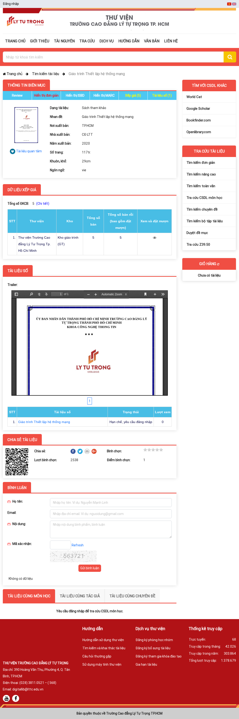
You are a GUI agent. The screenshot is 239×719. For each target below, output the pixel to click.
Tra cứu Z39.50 (198, 244)
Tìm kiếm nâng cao (201, 174)
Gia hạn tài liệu (146, 664)
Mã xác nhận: (19, 544)
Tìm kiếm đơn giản (200, 162)
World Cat (194, 97)
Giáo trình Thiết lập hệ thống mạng (44, 422)
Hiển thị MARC (104, 95)
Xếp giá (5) (133, 95)
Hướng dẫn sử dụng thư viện (103, 640)
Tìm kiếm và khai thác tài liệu (103, 648)
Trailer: (12, 285)
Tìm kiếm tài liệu (46, 73)
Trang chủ (15, 73)
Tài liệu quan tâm (29, 151)
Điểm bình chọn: (118, 460)
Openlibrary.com (198, 132)
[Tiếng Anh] (234, 4)
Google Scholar (198, 108)
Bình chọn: (114, 451)
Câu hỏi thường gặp (96, 656)
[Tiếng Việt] (229, 4)
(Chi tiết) (42, 203)
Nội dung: (16, 524)
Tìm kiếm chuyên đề (202, 209)
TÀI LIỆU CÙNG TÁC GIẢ (80, 596)
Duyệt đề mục (197, 232)
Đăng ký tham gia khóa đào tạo (159, 656)
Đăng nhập (11, 4)
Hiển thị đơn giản (46, 95)
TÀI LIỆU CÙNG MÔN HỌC (28, 596)
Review (17, 95)
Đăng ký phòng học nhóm (154, 640)
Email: (11, 513)
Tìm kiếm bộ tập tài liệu (204, 221)
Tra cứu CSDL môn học (204, 197)
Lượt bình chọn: (45, 460)
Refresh (78, 545)
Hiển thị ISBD (75, 95)
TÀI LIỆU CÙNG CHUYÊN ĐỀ (132, 596)
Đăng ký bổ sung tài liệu (153, 648)
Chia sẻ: (40, 451)
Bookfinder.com (198, 120)
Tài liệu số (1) (162, 95)
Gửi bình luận (89, 568)
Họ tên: (15, 501)
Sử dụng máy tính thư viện (101, 664)
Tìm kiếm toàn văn (200, 186)
